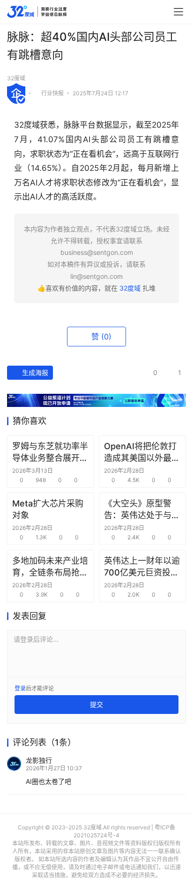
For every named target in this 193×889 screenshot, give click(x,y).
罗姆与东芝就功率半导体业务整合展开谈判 (50, 452)
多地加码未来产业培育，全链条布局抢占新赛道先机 (50, 567)
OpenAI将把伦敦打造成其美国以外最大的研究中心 (142, 452)
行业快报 (52, 92)
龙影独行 (39, 760)
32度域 (16, 78)
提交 (96, 704)
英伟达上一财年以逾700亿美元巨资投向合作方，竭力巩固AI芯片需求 (142, 567)
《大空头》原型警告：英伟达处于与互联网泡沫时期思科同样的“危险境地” (142, 509)
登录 (20, 688)
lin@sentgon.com (96, 276)
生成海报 (34, 372)
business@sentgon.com (96, 252)
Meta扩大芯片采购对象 (47, 509)
